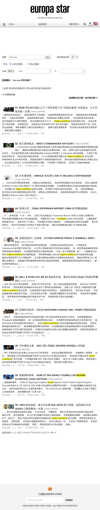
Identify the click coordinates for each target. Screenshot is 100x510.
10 (37, 433)
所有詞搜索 (33, 64)
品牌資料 (42, 24)
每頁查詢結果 (63, 57)
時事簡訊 (69, 500)
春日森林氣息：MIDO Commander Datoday (46, 143)
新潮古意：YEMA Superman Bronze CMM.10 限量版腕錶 (53, 208)
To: (56, 71)
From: (21, 71)
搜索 (4, 57)
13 (45, 433)
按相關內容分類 (76, 97)
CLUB (90, 25)
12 (42, 433)
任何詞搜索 (17, 64)
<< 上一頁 (15, 433)
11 (40, 433)
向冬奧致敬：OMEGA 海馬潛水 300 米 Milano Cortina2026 (55, 175)
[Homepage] (4, 24)
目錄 (4, 71)
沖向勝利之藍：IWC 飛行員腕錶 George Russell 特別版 (52, 345)
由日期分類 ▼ (91, 97)
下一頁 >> (51, 433)
